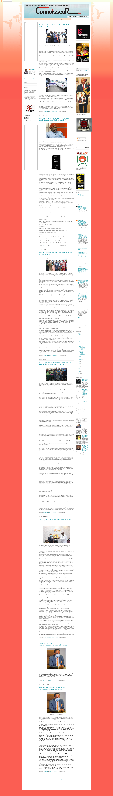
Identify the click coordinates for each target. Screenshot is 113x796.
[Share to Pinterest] (65, 111)
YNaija (79, 317)
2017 (79, 365)
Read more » (41, 677)
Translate (85, 70)
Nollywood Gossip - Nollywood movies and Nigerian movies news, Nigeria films (82, 254)
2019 (79, 361)
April (80, 356)
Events (51, 19)
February (80, 359)
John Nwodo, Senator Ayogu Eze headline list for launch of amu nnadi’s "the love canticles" (54, 119)
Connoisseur (32, 69)
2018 (79, 363)
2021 (79, 333)
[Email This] (60, 111)
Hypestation (80, 220)
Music (46, 19)
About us (31, 19)
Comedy (55, 19)
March (80, 357)
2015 (79, 368)
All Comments (81, 140)
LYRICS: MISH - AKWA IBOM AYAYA (85, 380)
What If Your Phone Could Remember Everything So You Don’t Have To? (82, 208)
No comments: (55, 111)
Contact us (68, 19)
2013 (79, 371)
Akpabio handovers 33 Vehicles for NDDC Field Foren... (82, 338)
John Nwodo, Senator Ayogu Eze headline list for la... (82, 343)
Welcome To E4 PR (82, 268)
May (80, 334)
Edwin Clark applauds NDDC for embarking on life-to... (82, 348)
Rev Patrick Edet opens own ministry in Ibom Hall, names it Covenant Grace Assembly (85, 448)
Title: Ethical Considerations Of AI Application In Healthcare (83, 282)
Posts (79, 138)
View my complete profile (29, 78)
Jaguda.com (80, 234)
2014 (79, 369)
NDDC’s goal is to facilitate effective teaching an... (82, 353)
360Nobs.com (80, 194)
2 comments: (54, 771)
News (37, 19)
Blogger (75, 786)
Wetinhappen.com (81, 303)
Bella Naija (80, 206)
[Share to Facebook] (64, 111)
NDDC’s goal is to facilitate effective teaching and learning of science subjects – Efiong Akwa (55, 363)
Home (27, 19)
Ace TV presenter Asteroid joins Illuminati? (85, 436)
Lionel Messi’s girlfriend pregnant (84, 402)
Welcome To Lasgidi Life (83, 280)
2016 (79, 366)
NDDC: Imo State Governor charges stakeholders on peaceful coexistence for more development (55, 645)
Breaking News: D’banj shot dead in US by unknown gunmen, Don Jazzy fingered (85, 392)
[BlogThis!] (61, 111)
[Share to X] (62, 111)
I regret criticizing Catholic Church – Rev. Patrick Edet (85, 426)
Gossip (41, 19)
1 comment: (54, 512)
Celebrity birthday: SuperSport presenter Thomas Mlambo (85, 413)
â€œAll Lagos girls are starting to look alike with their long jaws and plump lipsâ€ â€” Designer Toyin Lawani (82, 296)
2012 (79, 373)
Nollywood (62, 19)
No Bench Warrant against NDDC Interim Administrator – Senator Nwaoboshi (52, 688)
